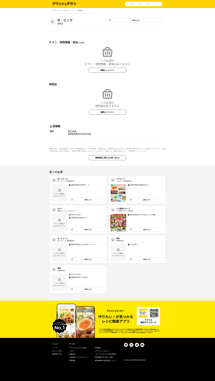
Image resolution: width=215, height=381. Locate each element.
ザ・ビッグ (72, 10)
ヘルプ (71, 351)
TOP (53, 10)
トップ (54, 348)
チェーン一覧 (61, 10)
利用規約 (98, 348)
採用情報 (72, 360)
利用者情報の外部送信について (105, 360)
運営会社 (72, 354)
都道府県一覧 (56, 354)
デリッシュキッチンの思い (78, 348)
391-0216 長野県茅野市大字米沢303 (79, 132)
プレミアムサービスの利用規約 (105, 354)
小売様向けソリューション (78, 357)
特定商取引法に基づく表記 (104, 357)
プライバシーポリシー (102, 351)
